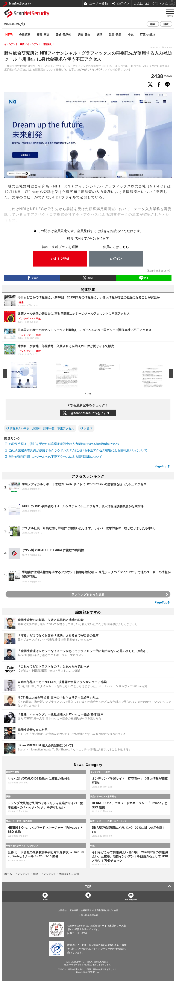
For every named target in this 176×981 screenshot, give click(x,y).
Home (45, 899)
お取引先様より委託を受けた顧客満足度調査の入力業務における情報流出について (64, 443)
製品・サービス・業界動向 (103, 796)
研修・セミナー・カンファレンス (22, 845)
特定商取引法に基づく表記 (105, 910)
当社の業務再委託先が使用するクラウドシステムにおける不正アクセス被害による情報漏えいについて (78, 450)
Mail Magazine (131, 899)
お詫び (88, 428)
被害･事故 (43, 34)
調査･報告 (84, 34)
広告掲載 (74, 910)
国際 (8, 796)
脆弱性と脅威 (12, 772)
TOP (88, 886)
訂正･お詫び (147, 34)
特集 (92, 845)
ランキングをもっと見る (88, 594)
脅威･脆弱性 (63, 34)
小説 (131, 34)
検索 (152, 24)
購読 (166, 24)
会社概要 (85, 910)
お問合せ (62, 910)
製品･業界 (115, 34)
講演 (99, 34)
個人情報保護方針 (89, 915)
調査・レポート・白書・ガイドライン (108, 821)
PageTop (161, 466)
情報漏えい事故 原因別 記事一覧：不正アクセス (42, 428)
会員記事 (24, 34)
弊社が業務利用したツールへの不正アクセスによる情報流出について (55, 456)
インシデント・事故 (100, 772)
